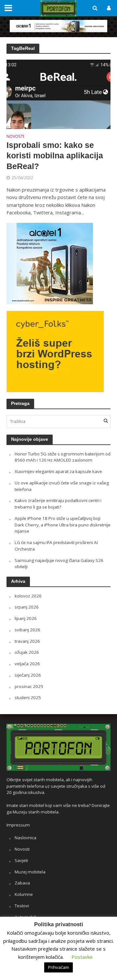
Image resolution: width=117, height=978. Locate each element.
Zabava (22, 883)
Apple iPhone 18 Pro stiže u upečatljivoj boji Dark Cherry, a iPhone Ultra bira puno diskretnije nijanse (62, 524)
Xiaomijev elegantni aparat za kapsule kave (58, 471)
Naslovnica (25, 838)
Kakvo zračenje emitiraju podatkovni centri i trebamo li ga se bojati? (58, 503)
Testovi (22, 906)
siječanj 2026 (28, 675)
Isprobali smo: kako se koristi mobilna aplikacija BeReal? (54, 155)
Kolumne (24, 894)
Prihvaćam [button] (58, 967)
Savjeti (21, 860)
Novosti (15, 137)
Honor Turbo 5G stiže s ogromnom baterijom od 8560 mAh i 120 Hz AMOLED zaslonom (62, 457)
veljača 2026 (27, 664)
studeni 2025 (28, 697)
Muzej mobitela (30, 872)
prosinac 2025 (29, 686)
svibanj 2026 (27, 630)
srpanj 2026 (27, 607)
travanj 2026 (27, 641)
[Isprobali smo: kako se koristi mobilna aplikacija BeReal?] (58, 93)
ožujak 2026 (27, 652)
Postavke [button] (82, 957)
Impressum (18, 825)
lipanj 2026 (26, 618)
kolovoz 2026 (28, 596)
